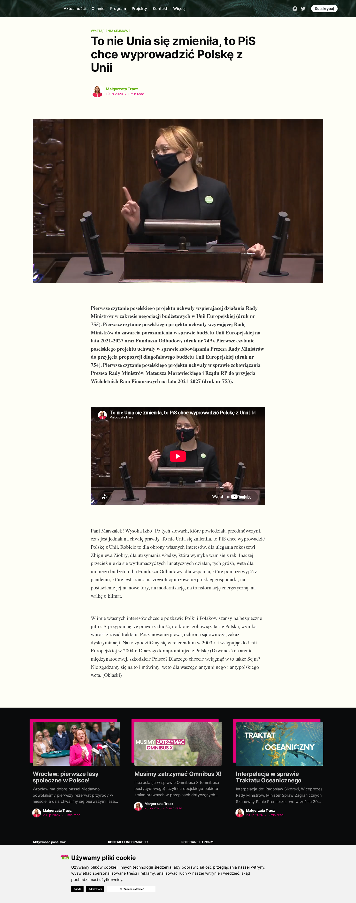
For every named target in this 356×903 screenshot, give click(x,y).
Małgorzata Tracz (122, 88)
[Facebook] (295, 8)
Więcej (179, 8)
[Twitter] (303, 8)
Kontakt (160, 8)
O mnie (98, 8)
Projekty (139, 8)
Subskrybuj (324, 8)
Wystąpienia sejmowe (111, 31)
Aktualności (75, 8)
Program (118, 8)
